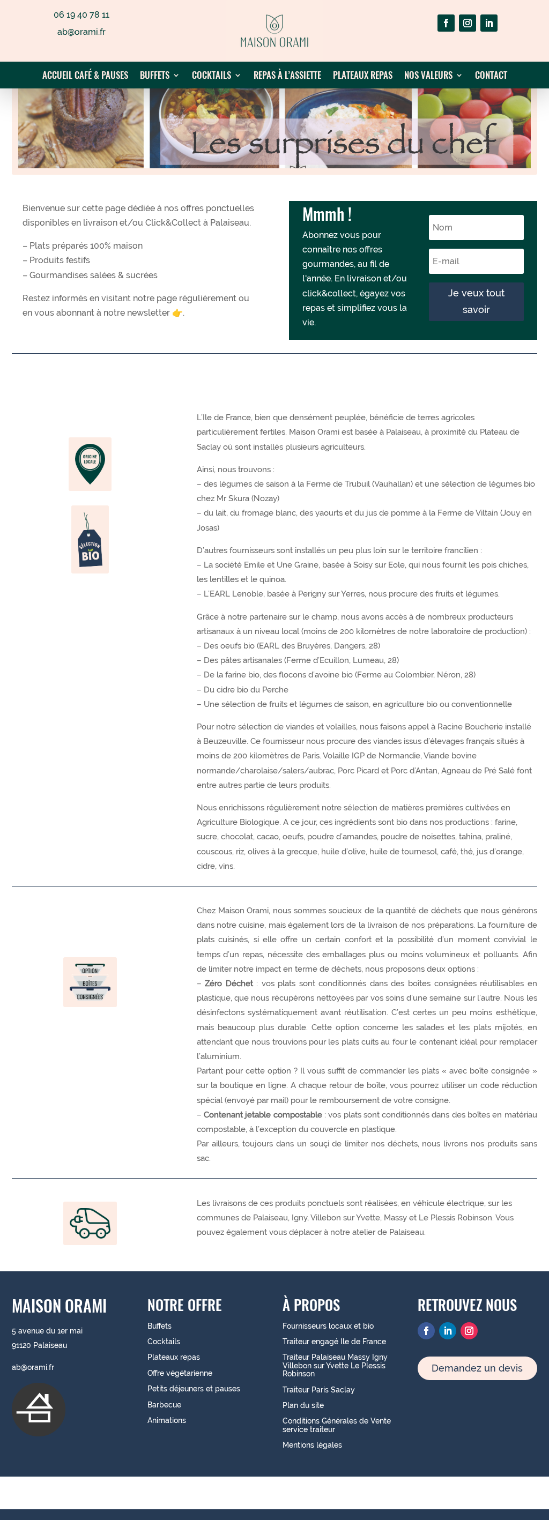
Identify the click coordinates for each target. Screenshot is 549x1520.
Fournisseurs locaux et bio (328, 1326)
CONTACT (491, 76)
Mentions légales (312, 1445)
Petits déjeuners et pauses (193, 1388)
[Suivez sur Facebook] (446, 23)
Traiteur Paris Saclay (319, 1389)
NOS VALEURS (428, 76)
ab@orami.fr (33, 1367)
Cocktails (163, 1341)
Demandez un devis (477, 1368)
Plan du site (303, 1405)
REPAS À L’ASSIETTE (287, 76)
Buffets (159, 1326)
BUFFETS (154, 76)
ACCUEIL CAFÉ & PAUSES (85, 76)
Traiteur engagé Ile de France (334, 1341)
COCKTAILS (211, 76)
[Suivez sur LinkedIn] (489, 23)
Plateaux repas (173, 1357)
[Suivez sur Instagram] (467, 23)
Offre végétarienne (179, 1373)
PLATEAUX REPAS (362, 76)
